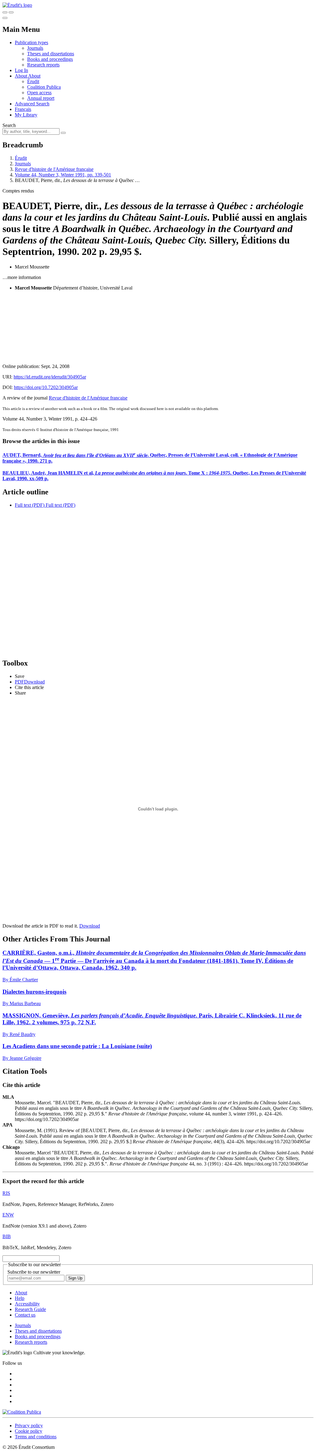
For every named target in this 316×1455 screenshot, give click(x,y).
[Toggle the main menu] (4, 18)
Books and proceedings (50, 59)
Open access (39, 92)
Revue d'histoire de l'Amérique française (54, 169)
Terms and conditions (35, 1436)
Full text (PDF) (29, 505)
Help (19, 1298)
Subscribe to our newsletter (33, 1272)
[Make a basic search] (4, 12)
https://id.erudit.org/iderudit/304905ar (50, 376)
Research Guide (30, 1309)
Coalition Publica (44, 87)
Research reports (43, 64)
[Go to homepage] (17, 5)
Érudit (33, 81)
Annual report (40, 98)
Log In (21, 70)
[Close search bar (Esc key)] (11, 12)
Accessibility (27, 1303)
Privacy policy (29, 1425)
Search (9, 125)
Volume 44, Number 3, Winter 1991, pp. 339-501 (63, 174)
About (34, 75)
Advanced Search (32, 103)
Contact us (25, 1315)
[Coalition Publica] (21, 1412)
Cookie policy (28, 1431)
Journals (35, 48)
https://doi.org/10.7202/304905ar (46, 387)
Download (89, 925)
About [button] (21, 75)
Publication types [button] (31, 42)
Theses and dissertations (50, 53)
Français (23, 109)
